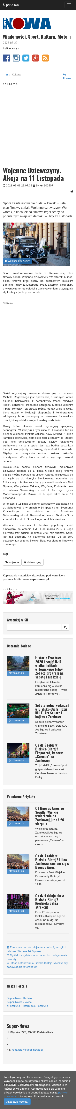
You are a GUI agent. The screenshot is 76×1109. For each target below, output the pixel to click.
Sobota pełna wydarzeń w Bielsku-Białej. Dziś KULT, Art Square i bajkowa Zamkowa (52, 711)
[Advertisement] (38, 123)
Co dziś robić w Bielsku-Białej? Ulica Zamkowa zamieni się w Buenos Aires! (52, 861)
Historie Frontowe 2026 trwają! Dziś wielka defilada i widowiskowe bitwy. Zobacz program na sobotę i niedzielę (49, 667)
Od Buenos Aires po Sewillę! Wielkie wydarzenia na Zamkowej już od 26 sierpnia (49, 816)
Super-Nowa (11, 4)
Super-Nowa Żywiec (19, 1001)
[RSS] (45, 60)
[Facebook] (6, 60)
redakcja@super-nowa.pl (27, 1049)
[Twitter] (25, 60)
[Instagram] (16, 60)
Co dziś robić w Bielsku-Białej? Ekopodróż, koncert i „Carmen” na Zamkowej (50, 753)
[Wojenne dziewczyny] (36, 244)
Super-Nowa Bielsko (19, 998)
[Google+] (35, 60)
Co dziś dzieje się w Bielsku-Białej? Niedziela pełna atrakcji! (49, 901)
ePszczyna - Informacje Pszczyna (27, 1005)
